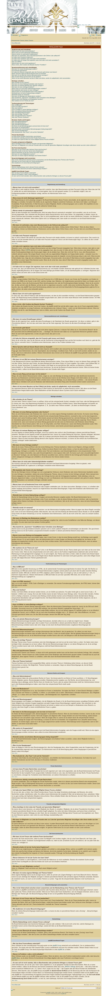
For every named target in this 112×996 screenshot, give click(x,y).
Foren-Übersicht (16, 43)
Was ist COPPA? (17, 62)
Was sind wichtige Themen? (20, 114)
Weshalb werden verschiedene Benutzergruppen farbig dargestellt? (32, 129)
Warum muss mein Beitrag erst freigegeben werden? (27, 99)
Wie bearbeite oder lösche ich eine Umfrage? (25, 90)
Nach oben (14, 195)
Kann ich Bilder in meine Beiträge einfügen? (25, 109)
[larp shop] (84, 24)
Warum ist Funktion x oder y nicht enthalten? (25, 174)
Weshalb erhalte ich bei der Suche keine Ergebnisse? (28, 151)
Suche (99, 35)
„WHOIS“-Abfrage (69, 966)
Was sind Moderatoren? (19, 123)
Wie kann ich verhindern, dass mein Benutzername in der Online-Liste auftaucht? (36, 55)
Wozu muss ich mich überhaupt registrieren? (25, 52)
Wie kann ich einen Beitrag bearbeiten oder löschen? (27, 84)
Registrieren (24, 35)
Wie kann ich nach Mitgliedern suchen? (23, 154)
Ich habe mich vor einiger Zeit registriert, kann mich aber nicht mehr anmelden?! (35, 60)
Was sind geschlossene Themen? (22, 115)
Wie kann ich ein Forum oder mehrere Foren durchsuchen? (29, 149)
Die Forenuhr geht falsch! (19, 70)
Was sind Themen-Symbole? (20, 117)
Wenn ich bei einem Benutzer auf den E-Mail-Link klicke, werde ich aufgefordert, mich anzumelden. (41, 78)
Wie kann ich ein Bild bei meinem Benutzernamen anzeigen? (30, 75)
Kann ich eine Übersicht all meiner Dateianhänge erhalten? (29, 168)
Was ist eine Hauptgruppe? (20, 130)
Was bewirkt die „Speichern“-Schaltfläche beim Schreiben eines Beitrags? (34, 97)
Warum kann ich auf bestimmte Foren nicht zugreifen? (28, 91)
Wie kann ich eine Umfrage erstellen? (23, 87)
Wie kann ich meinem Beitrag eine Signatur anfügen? (28, 85)
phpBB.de (61, 949)
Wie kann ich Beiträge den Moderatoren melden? (26, 96)
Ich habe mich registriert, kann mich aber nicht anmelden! (29, 58)
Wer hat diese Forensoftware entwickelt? (24, 173)
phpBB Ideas (16, 958)
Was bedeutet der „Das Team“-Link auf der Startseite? (28, 132)
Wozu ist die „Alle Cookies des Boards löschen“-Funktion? (29, 65)
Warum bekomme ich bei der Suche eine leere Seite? (28, 152)
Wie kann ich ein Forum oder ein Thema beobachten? (28, 161)
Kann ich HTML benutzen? (20, 106)
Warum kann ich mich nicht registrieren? (24, 63)
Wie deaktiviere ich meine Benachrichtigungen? (26, 163)
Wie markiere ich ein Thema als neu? (23, 101)
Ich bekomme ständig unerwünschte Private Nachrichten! (29, 138)
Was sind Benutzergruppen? (20, 124)
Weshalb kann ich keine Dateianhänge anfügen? (26, 93)
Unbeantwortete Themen (17, 40)
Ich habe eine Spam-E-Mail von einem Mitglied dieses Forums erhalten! (33, 139)
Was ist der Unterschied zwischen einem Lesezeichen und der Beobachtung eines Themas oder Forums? (43, 160)
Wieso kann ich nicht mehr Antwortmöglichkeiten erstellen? (29, 88)
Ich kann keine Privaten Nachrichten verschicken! (26, 136)
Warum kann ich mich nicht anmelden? (23, 51)
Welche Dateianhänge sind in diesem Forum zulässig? (28, 167)
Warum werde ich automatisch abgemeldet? (25, 54)
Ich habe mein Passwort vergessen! (22, 57)
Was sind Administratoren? (20, 121)
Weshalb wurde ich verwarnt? (20, 94)
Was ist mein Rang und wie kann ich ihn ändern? (26, 76)
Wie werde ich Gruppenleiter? (21, 127)
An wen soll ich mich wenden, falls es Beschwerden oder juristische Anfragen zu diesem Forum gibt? (41, 176)
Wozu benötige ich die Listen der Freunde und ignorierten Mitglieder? (32, 143)
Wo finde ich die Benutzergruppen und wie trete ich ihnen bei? (30, 126)
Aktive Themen (29, 40)
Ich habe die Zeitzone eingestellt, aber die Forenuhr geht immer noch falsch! (34, 72)
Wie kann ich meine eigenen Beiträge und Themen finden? (29, 155)
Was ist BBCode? (17, 105)
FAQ (93, 35)
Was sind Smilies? (17, 108)
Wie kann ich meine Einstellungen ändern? (24, 69)
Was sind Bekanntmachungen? (21, 112)
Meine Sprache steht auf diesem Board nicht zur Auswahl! (29, 73)
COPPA (27, 250)
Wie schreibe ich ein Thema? (20, 82)
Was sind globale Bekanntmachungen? (23, 111)
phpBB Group (57, 945)
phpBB (48, 992)
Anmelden (15, 35)
